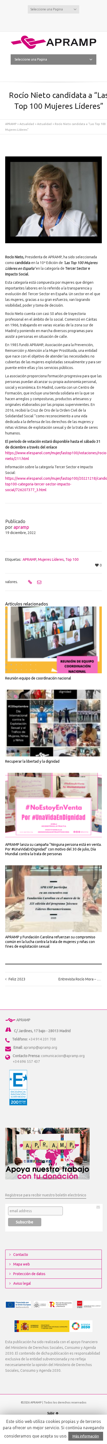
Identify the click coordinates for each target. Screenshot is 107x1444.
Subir (51, 1413)
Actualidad (26, 124)
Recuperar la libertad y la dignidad (32, 761)
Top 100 (72, 559)
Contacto (20, 1254)
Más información (85, 1436)
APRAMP (10, 124)
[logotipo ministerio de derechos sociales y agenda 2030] (53, 1326)
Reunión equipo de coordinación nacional (38, 678)
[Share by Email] (38, 582)
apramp (21, 527)
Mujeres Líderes (51, 559)
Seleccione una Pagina (46, 9)
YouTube (62, 21)
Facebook (53, 21)
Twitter (45, 21)
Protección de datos (29, 1274)
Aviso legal (22, 1283)
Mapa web (21, 1264)
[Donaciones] (47, 1153)
